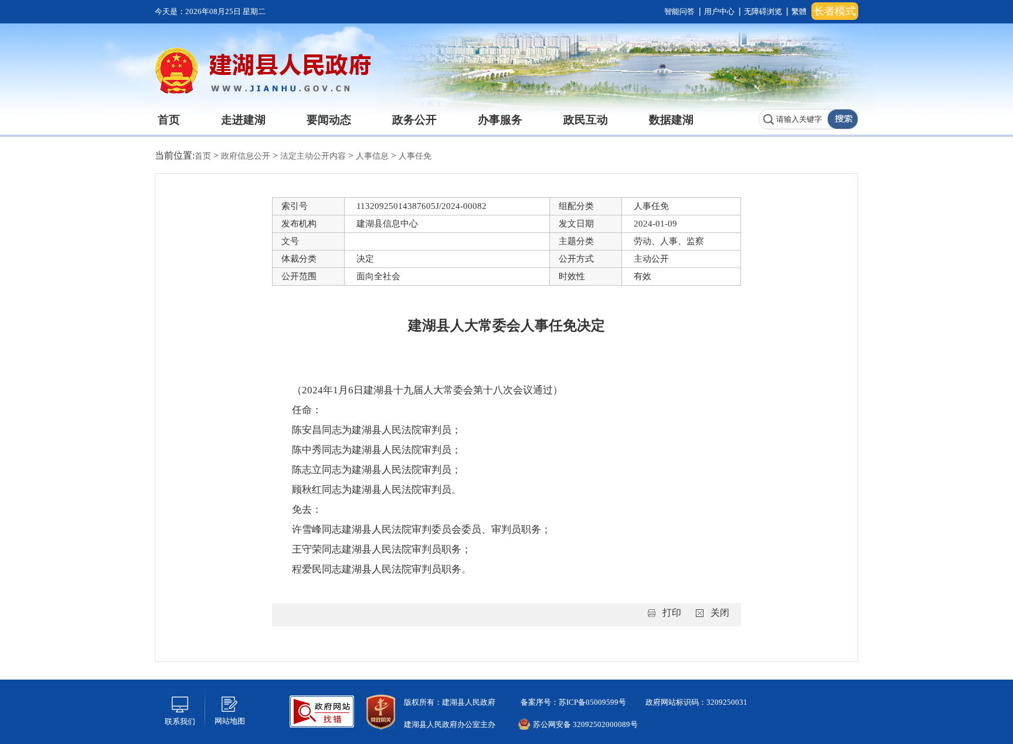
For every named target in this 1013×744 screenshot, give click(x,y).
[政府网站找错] (322, 710)
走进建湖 (243, 120)
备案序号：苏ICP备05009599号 (572, 702)
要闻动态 (329, 120)
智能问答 (679, 11)
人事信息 (373, 156)
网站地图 (230, 720)
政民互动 (585, 120)
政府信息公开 (247, 156)
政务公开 (414, 120)
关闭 (720, 613)
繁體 (799, 11)
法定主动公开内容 (314, 156)
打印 (671, 613)
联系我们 (180, 721)
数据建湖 (671, 120)
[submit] (842, 119)
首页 (169, 120)
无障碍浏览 (763, 11)
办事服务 (500, 120)
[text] (793, 119)
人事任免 (415, 156)
